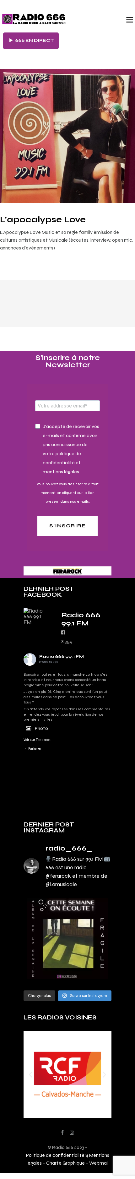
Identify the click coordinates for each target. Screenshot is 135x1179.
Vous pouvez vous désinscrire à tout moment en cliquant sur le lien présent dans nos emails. (68, 493)
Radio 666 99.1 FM (61, 656)
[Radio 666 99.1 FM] (36, 616)
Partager (34, 749)
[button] (31, 1074)
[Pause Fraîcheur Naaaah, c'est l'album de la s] (67, 938)
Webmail (99, 1163)
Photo (41, 728)
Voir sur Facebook (37, 740)
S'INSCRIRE (67, 526)
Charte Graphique (65, 1163)
